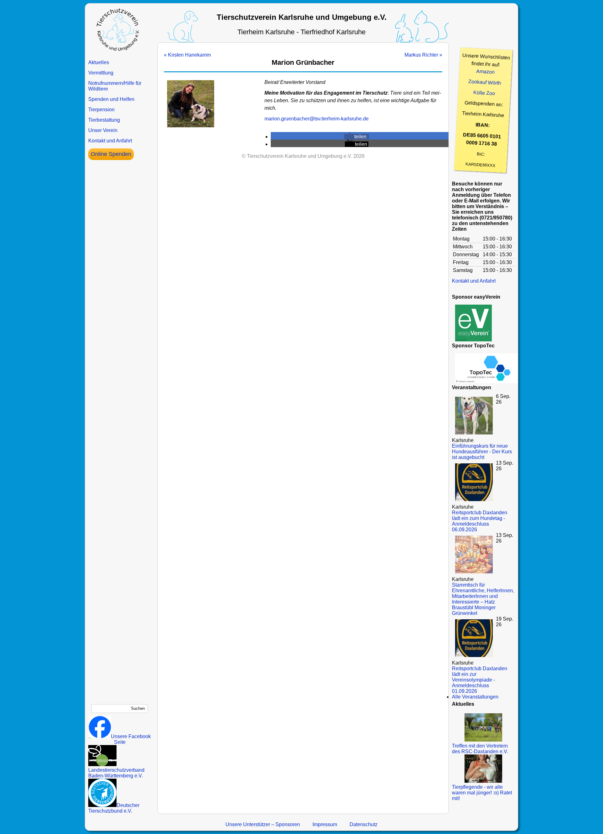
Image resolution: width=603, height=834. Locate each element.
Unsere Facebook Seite (131, 739)
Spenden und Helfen (111, 99)
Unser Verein (102, 130)
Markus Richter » (423, 55)
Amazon (485, 72)
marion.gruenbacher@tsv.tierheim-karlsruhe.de (316, 118)
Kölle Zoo (484, 93)
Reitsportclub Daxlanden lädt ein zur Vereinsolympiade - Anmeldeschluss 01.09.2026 (479, 680)
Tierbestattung (104, 120)
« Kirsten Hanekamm (187, 55)
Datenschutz (364, 824)
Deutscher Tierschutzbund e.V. (113, 808)
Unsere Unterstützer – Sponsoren (262, 824)
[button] (356, 136)
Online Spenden (111, 154)
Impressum (324, 824)
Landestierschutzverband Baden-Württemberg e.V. (116, 772)
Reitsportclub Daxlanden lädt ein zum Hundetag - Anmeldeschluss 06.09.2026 (479, 521)
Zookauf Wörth (484, 82)
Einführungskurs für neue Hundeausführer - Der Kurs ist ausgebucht (482, 451)
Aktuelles (98, 62)
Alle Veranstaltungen (475, 696)
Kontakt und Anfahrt (110, 140)
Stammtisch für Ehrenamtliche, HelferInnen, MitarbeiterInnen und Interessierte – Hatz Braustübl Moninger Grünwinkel (483, 599)
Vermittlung (100, 72)
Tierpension (101, 109)
